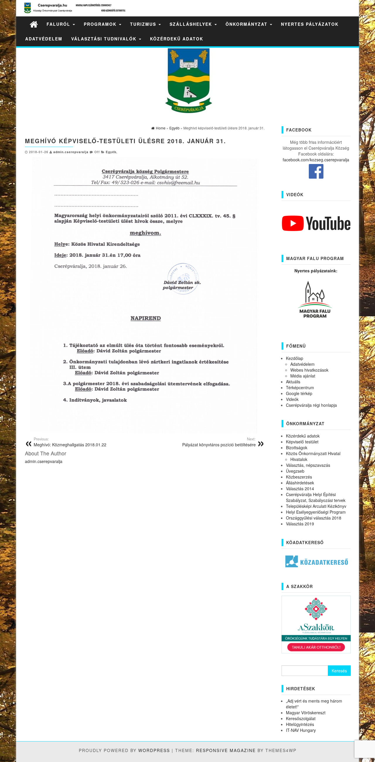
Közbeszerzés (299, 477)
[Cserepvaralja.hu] (34, 24)
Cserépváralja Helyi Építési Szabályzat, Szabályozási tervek (315, 497)
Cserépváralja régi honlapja (311, 405)
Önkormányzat (247, 24)
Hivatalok (298, 459)
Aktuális (293, 382)
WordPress (154, 750)
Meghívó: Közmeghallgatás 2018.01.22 (70, 441)
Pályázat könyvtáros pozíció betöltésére (219, 441)
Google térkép (299, 393)
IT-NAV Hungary (301, 730)
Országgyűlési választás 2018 (313, 518)
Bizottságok (296, 447)
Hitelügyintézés (300, 724)
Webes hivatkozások (309, 370)
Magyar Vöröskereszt (305, 712)
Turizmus (144, 24)
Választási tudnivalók (104, 39)
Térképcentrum (300, 387)
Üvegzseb (295, 471)
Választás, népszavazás (308, 465)
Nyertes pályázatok (310, 24)
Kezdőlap (294, 358)
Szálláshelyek (192, 24)
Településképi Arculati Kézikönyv (316, 506)
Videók (292, 399)
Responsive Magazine (226, 750)
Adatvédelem (43, 39)
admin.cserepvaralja (70, 152)
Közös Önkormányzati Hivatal (313, 453)
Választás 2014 (300, 488)
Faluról (59, 24)
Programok (101, 24)
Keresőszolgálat (301, 718)
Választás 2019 (300, 524)
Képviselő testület (302, 442)
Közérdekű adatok (176, 39)
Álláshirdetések (300, 483)
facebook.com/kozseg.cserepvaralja (316, 160)
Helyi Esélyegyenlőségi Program (316, 512)
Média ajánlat (302, 376)
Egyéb (111, 152)
